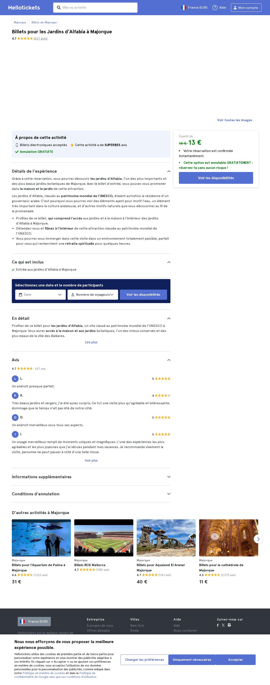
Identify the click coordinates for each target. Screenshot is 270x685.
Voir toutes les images (234, 120)
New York (137, 625)
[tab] (91, 171)
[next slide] (258, 539)
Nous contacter (185, 631)
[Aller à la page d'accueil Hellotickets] (25, 8)
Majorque (20, 22)
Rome (134, 631)
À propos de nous (100, 625)
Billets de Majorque (44, 22)
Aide (177, 625)
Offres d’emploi (98, 631)
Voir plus (91, 460)
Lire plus (91, 342)
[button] (91, 171)
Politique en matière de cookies (44, 673)
